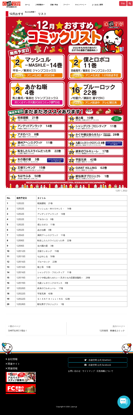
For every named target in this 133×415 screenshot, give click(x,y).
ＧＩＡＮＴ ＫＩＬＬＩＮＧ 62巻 (53, 298)
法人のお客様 (29, 12)
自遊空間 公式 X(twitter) (99, 360)
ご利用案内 (39, 4)
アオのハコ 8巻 (45, 219)
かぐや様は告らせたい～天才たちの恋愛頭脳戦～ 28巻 (63, 277)
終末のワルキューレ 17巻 (50, 288)
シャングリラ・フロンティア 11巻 (54, 272)
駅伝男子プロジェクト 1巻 (50, 304)
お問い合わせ (74, 371)
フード (65, 4)
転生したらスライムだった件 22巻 (54, 240)
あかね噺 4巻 (44, 229)
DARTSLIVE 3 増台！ (17, 330)
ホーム (27, 4)
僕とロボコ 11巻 (46, 224)
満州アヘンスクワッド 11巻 (51, 235)
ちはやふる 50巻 (46, 256)
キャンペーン (80, 4)
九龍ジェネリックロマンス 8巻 (52, 283)
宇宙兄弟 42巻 (45, 293)
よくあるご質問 (97, 4)
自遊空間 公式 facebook (98, 364)
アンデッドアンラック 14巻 (51, 213)
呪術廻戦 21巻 (45, 203)
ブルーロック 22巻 (47, 261)
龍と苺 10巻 (44, 267)
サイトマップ (88, 371)
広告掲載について (105, 371)
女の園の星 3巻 (45, 245)
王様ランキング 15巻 (48, 251)
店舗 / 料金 (54, 4)
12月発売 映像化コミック (112, 330)
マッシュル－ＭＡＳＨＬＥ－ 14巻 (54, 208)
